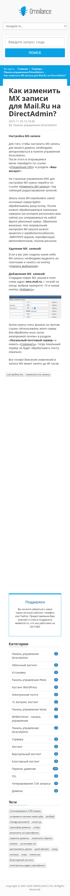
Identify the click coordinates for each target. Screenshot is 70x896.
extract (14, 843)
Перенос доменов (34, 769)
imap (54, 849)
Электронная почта (34, 694)
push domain (42, 849)
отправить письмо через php (26, 816)
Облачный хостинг (34, 665)
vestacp (14, 854)
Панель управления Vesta (34, 709)
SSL (34, 776)
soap (24, 854)
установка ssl (28, 843)
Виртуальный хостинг (34, 754)
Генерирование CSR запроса (34, 783)
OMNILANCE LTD (43, 886)
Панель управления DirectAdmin (24, 72)
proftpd (50, 816)
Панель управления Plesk (34, 680)
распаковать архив (21, 849)
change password (19, 821)
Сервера (37, 68)
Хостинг (34, 746)
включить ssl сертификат (24, 832)
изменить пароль (42, 838)
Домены (34, 791)
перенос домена (19, 838)
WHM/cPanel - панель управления (34, 718)
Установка (34, 672)
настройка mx (15, 374)
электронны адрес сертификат (27, 865)
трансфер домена (20, 827)
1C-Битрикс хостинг (34, 702)
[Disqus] (35, 432)
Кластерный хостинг (34, 761)
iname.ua (35, 854)
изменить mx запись (38, 374)
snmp (36, 827)
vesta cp (36, 821)
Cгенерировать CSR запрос (25, 811)
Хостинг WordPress (34, 687)
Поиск (35, 52)
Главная (23, 68)
